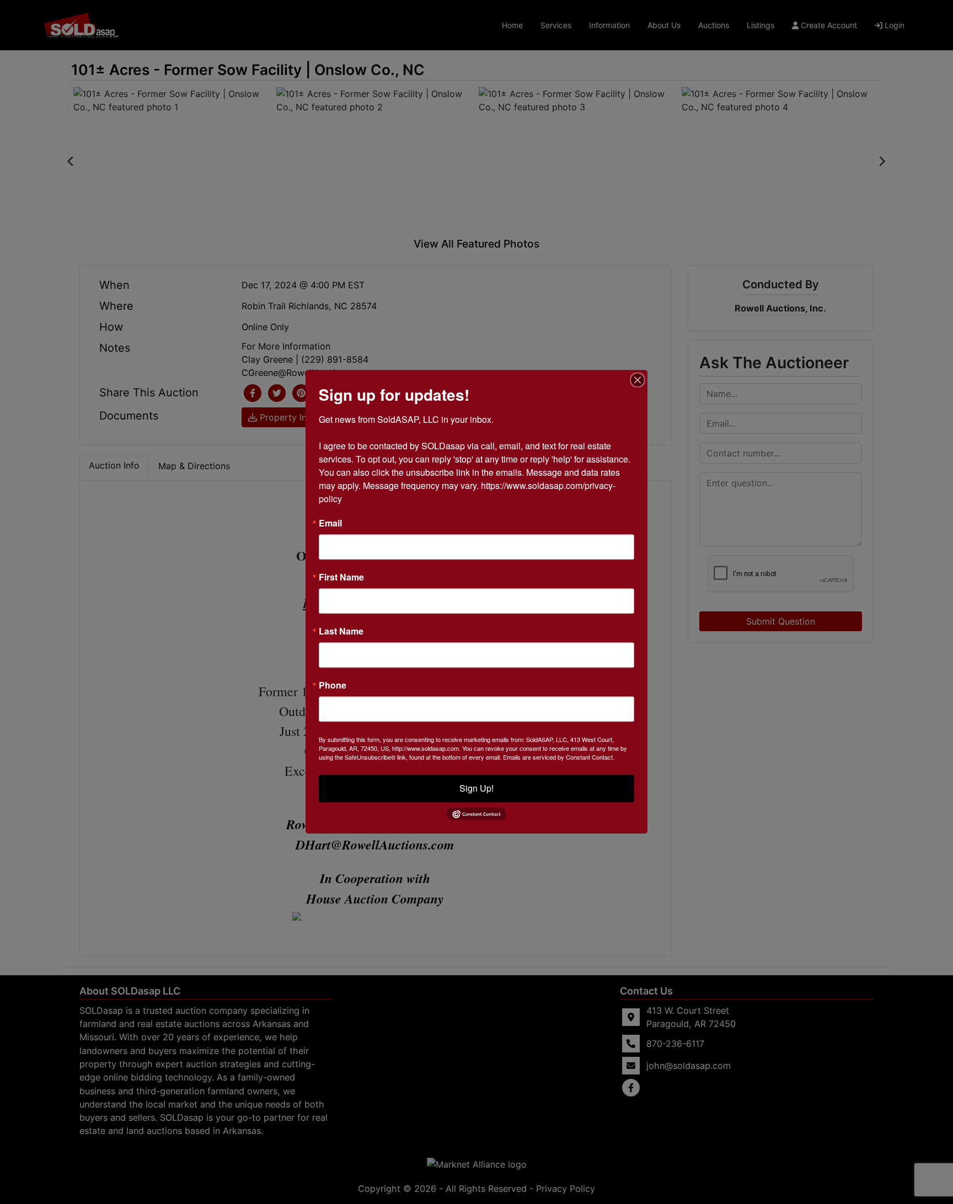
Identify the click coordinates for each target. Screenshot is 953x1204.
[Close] (637, 379)
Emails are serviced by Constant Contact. (558, 756)
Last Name (341, 631)
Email (330, 523)
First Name (341, 577)
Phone (332, 685)
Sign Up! (476, 788)
